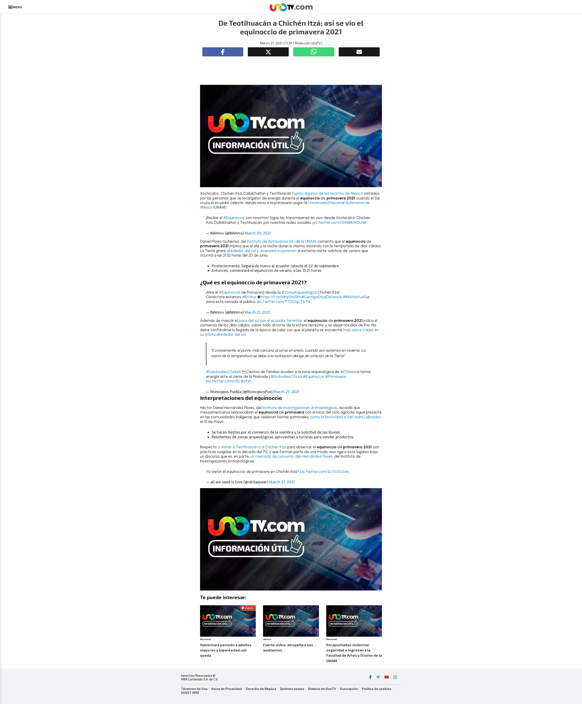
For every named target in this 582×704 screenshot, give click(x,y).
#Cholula (348, 371)
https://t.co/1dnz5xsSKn (281, 297)
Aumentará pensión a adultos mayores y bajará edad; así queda (225, 650)
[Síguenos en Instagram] (395, 677)
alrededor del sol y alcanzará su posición (261, 250)
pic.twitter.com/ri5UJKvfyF (228, 381)
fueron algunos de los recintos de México (327, 193)
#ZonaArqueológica (299, 292)
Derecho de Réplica (261, 689)
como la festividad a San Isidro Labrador (345, 417)
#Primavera (335, 376)
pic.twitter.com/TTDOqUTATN (283, 301)
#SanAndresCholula (223, 371)
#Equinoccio (234, 217)
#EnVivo (249, 297)
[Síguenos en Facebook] (370, 677)
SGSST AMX (190, 692)
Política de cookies (376, 689)
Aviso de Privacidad (226, 689)
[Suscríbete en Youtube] (386, 677)
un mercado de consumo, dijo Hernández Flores (291, 456)
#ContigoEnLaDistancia (321, 297)
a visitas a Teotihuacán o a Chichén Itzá (252, 447)
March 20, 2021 (258, 233)
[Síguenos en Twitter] (378, 677)
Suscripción (349, 689)
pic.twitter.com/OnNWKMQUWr (340, 222)
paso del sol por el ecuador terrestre (270, 320)
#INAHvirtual (354, 297)
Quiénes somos (292, 689)
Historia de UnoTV (322, 689)
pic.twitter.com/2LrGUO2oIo (324, 471)
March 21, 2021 (257, 312)
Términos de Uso (194, 689)
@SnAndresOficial (286, 376)
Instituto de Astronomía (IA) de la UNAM (281, 241)
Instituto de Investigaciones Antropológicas (299, 407)
